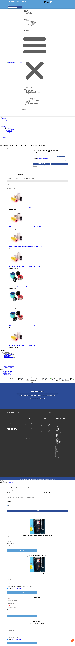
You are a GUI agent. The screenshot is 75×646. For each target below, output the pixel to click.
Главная (26, 10)
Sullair (57, 440)
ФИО (8, 574)
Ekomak (57, 431)
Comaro (57, 427)
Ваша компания (9, 489)
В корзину (34, 166)
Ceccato (57, 426)
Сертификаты (29, 13)
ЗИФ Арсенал (58, 442)
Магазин (26, 19)
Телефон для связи (47, 492)
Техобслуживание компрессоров (33, 92)
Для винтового (31, 21)
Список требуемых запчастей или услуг (14, 496)
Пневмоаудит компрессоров (7, 373)
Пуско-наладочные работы (7, 374)
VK (35, 168)
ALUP (56, 422)
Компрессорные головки (33, 26)
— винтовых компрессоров (7, 364)
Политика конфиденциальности (14, 432)
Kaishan (57, 436)
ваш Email (8, 492)
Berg (56, 425)
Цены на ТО (30, 18)
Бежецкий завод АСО (59, 441)
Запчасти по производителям (32, 103)
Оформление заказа (10, 482)
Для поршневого (31, 24)
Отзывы (27, 14)
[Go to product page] (38, 198)
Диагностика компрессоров (7, 371)
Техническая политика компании (14, 433)
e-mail (8, 426)
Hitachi (57, 433)
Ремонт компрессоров (31, 91)
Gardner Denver (58, 432)
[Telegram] (45, 2)
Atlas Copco (57, 423)
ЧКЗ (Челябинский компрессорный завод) (59, 444)
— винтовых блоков (6, 363)
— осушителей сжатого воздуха (8, 366)
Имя (8, 536)
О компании (28, 12)
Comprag (57, 428)
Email (34, 168)
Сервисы (26, 15)
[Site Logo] (14, 62)
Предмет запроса (10, 543)
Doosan (57, 430)
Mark (56, 437)
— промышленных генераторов (8, 367)
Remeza (57, 438)
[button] (9, 5)
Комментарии (9, 501)
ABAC (56, 421)
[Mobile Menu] (22, 115)
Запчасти (28, 20)
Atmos (57, 424)
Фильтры (28, 101)
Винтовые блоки (33, 22)
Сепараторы (28, 102)
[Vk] (48, 2)
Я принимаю (16, 505)
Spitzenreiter (58, 439)
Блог (25, 29)
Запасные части (45, 158)
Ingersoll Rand (58, 434)
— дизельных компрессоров (8, 365)
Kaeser (57, 435)
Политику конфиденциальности (18, 505)
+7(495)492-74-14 (12, 423)
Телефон (8, 540)
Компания (26, 11)
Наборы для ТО (31, 25)
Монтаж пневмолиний (7, 372)
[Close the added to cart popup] (14, 482)
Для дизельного (31, 23)
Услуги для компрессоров (31, 90)
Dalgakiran (57, 429)
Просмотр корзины (3, 482)
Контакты (26, 30)
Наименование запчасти (12, 635)
